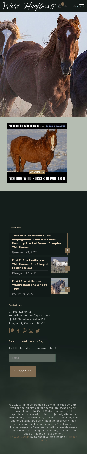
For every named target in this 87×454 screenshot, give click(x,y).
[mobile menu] (81, 6)
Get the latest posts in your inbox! (32, 348)
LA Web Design (20, 437)
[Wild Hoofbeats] (43, 6)
